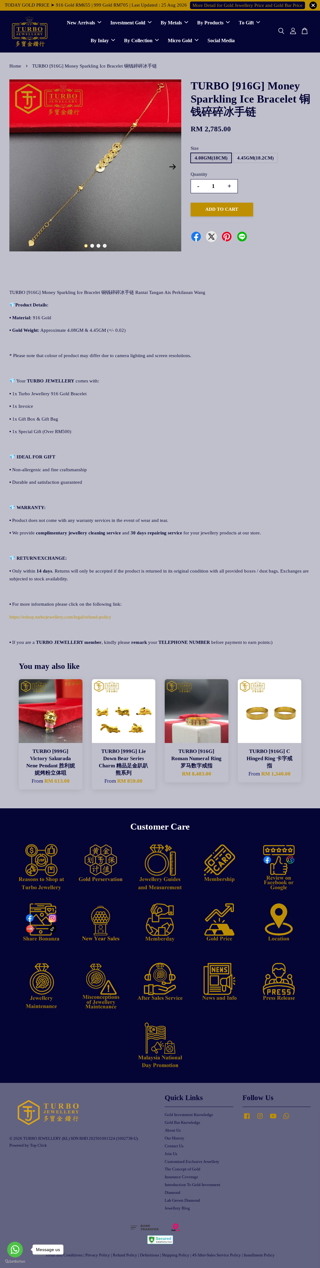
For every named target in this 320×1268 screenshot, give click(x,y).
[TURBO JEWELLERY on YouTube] (273, 1119)
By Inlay (100, 40)
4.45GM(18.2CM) (255, 157)
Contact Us (174, 1146)
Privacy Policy (97, 1255)
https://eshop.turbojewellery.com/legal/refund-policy (60, 616)
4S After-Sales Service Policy (216, 1255)
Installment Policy (259, 1255)
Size (195, 148)
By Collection (138, 40)
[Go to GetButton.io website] (15, 1262)
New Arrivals (81, 22)
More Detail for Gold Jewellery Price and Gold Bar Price (247, 5)
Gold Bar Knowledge (182, 1122)
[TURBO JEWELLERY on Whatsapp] (286, 1119)
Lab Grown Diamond (182, 1200)
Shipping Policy (175, 1255)
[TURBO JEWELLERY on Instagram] (260, 1119)
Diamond (172, 1192)
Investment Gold (127, 22)
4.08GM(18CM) (211, 157)
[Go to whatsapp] (15, 1249)
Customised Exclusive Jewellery (192, 1161)
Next (173, 167)
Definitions (149, 1255)
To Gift (246, 22)
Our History (174, 1138)
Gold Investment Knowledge (189, 1115)
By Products (210, 22)
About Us (173, 1130)
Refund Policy (125, 1255)
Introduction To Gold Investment (192, 1185)
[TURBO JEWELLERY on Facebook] (246, 1119)
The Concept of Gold (182, 1169)
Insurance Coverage (181, 1177)
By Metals (171, 22)
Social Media (221, 40)
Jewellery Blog (177, 1208)
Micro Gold (180, 40)
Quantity (199, 174)
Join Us (171, 1154)
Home (15, 65)
